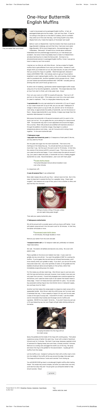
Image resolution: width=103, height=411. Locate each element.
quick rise (60, 390)
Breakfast (23, 388)
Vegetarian (35, 388)
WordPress (93, 406)
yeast (65, 390)
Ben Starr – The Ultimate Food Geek (17, 4)
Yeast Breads (43, 388)
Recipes (29, 388)
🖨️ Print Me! (51, 373)
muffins (55, 390)
